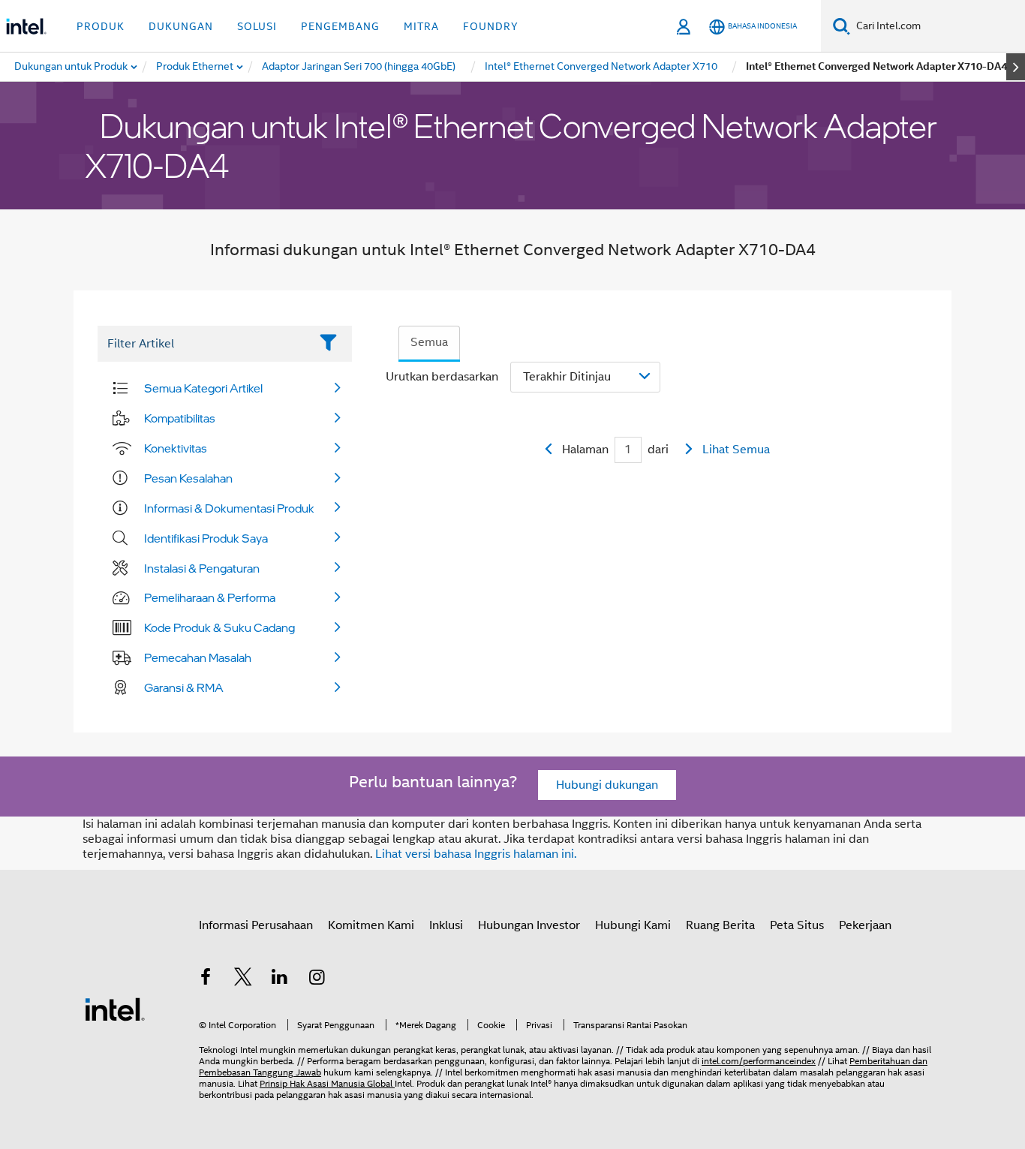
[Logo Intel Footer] (115, 1008)
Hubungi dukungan (607, 785)
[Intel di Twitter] (243, 979)
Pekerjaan (865, 925)
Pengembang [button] (340, 26)
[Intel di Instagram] (317, 979)
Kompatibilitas (179, 418)
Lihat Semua (736, 449)
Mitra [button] (421, 26)
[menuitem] (195, 66)
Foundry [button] (491, 26)
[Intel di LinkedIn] (280, 979)
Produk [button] (101, 26)
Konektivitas (175, 448)
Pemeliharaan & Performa (209, 597)
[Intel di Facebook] (205, 979)
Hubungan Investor (529, 925)
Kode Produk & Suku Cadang (219, 627)
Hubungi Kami (633, 925)
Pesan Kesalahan (188, 478)
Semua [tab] (429, 342)
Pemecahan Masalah (197, 657)
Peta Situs (797, 925)
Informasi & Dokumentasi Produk (229, 508)
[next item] (1015, 66)
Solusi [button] (257, 26)
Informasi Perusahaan (256, 925)
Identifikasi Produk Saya (206, 538)
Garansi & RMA (184, 687)
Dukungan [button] (181, 26)
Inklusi (446, 925)
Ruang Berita (720, 925)
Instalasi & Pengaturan (202, 568)
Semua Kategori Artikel (203, 388)
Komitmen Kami (371, 925)
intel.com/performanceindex (759, 1060)
